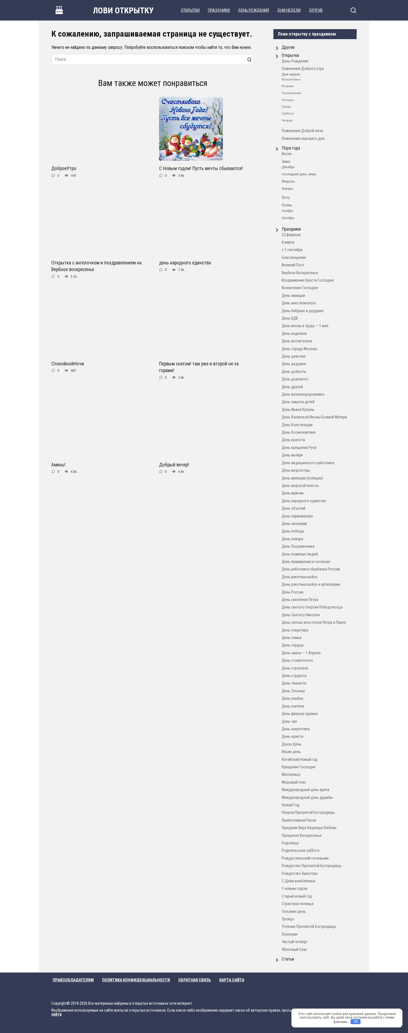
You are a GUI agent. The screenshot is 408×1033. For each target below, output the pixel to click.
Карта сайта (231, 980)
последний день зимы (299, 174)
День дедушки (294, 364)
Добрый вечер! (174, 464)
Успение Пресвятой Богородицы (309, 926)
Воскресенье (291, 79)
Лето (286, 197)
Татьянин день (294, 911)
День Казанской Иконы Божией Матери (314, 417)
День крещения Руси (299, 447)
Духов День (291, 744)
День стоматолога (297, 660)
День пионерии (294, 523)
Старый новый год (297, 896)
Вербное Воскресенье (300, 273)
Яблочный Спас (294, 949)
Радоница (290, 843)
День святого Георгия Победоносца (312, 607)
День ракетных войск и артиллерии (311, 584)
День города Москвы (299, 349)
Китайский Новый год (300, 759)
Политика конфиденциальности (136, 980)
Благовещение (294, 257)
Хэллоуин (290, 934)
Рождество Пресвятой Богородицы (311, 865)
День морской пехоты (300, 485)
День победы (293, 531)
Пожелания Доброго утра (303, 68)
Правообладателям (73, 980)
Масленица (291, 774)
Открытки (190, 10)
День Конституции (297, 425)
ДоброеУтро (63, 168)
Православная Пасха (299, 820)
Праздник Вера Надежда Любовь (309, 827)
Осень (287, 205)
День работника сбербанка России (311, 569)
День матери (292, 455)
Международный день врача (305, 789)
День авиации (293, 295)
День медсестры (296, 470)
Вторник (288, 86)
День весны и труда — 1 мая (305, 326)
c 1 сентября (292, 249)
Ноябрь (287, 211)
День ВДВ (290, 318)
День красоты (293, 440)
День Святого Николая (301, 615)
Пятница (288, 100)
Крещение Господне (299, 767)
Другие (316, 10)
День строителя (295, 668)
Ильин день (291, 751)
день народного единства (185, 262)
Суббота (288, 113)
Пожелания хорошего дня (303, 138)
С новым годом (294, 888)
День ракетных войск (300, 577)
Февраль (288, 181)
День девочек (294, 356)
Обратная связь (194, 980)
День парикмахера (297, 516)
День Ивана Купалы (298, 409)
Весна (286, 153)
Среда (286, 106)
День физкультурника (300, 713)
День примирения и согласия (306, 561)
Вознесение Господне (300, 288)
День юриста (292, 736)
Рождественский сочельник (305, 858)
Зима (286, 161)
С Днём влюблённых (298, 881)
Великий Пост (293, 265)
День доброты (294, 371)
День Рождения (253, 10)
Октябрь (288, 218)
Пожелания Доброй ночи (302, 130)
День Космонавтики (299, 432)
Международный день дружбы (307, 797)
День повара (292, 539)
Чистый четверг (295, 941)
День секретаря (295, 630)
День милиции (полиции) (302, 478)
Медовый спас (294, 782)
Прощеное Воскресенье (302, 835)
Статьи (288, 959)
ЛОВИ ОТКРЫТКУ (123, 10)
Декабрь (288, 167)
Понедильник (291, 93)
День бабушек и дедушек (303, 311)
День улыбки (292, 698)
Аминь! (58, 464)
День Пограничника (298, 546)
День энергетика (296, 729)
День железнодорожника (303, 394)
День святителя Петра (300, 599)
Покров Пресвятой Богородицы (308, 812)
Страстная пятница (297, 903)
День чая (289, 721)
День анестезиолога (299, 303)
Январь (287, 188)
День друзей (292, 387)
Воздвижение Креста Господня (308, 280)
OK (356, 1021)
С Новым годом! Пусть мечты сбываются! (201, 168)
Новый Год (290, 805)
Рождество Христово (300, 873)
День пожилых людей (300, 554)
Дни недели (289, 10)
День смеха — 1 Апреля (301, 653)
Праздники (219, 10)
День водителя (294, 333)
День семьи (291, 637)
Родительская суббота (300, 850)
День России (292, 592)
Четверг (287, 120)
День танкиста (294, 683)
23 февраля (291, 235)
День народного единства (304, 501)
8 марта (288, 242)
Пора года (291, 148)
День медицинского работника (308, 463)
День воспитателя (297, 341)
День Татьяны (293, 691)
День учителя (293, 706)
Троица (288, 919)
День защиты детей (298, 402)
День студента (294, 675)
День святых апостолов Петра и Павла (314, 622)
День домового (295, 379)
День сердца (293, 645)
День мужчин (293, 493)
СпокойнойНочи (67, 363)
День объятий (293, 508)
